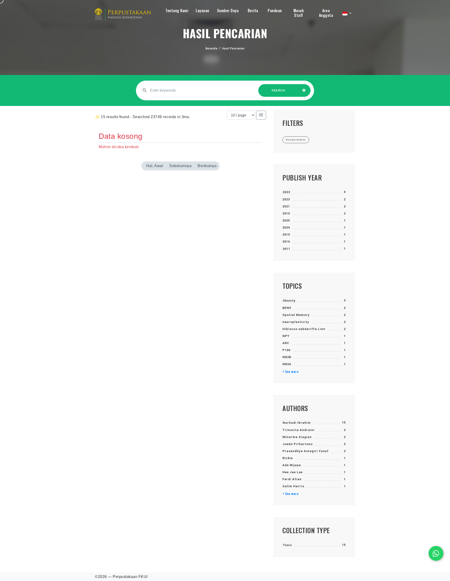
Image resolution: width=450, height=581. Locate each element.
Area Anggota (326, 13)
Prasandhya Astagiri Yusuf (305, 451)
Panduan (275, 10)
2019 (286, 234)
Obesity (289, 300)
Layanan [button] (202, 10)
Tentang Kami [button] (176, 10)
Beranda (212, 48)
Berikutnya (207, 166)
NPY (285, 336)
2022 (286, 192)
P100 (286, 350)
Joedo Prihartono (297, 444)
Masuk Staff (298, 13)
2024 (286, 227)
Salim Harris (293, 486)
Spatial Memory (296, 315)
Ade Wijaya (291, 465)
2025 (286, 220)
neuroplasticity (295, 322)
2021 (286, 206)
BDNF (287, 308)
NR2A (286, 364)
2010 (286, 213)
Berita (253, 10)
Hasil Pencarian (233, 48)
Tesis (287, 545)
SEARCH (278, 90)
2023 (286, 199)
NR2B (286, 357)
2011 (286, 249)
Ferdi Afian (292, 479)
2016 (286, 241)
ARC (285, 343)
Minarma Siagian (297, 437)
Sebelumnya (180, 166)
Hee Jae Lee (292, 472)
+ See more (290, 371)
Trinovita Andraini (298, 430)
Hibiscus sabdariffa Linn (303, 329)
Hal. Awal (154, 166)
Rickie (287, 458)
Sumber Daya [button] (228, 10)
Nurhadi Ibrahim (297, 422)
